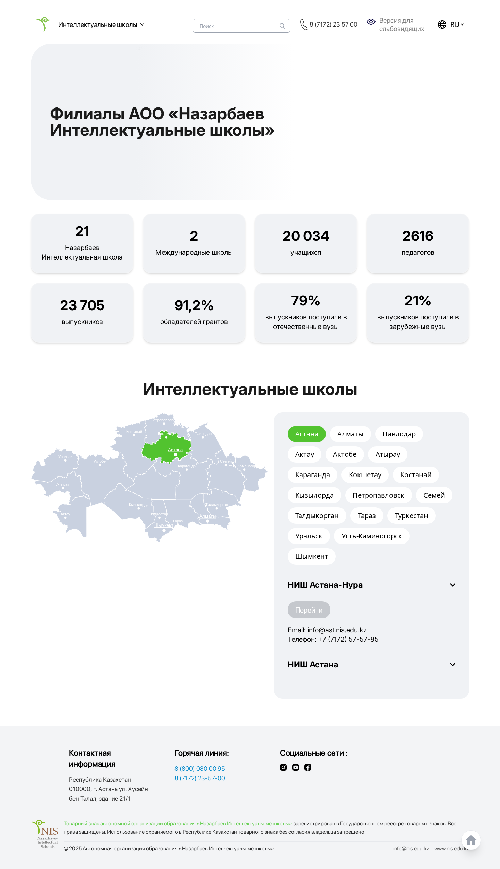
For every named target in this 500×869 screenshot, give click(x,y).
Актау (304, 454)
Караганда (312, 474)
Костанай (416, 474)
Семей (434, 495)
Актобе (344, 454)
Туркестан (411, 515)
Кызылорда (314, 495)
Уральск (308, 535)
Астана (306, 433)
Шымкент (311, 556)
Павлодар (399, 433)
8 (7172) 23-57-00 (199, 778)
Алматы (350, 433)
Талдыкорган (317, 515)
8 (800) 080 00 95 (199, 768)
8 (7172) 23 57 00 (333, 24)
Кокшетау (365, 474)
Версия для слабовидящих (401, 24)
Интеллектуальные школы (97, 24)
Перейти (309, 610)
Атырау (388, 454)
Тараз (367, 515)
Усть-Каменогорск (371, 535)
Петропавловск (378, 495)
